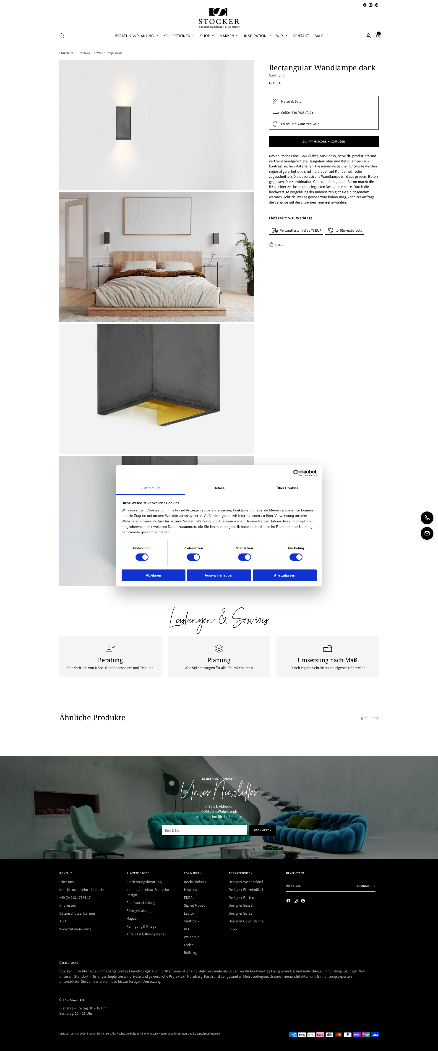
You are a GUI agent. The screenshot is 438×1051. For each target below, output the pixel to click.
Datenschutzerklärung (77, 913)
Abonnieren (366, 886)
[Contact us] (427, 533)
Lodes (188, 944)
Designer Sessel (241, 905)
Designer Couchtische (246, 921)
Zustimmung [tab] (151, 488)
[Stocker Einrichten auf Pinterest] (377, 5)
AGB (62, 921)
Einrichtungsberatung (144, 881)
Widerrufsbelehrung (75, 929)
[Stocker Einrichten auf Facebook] (365, 5)
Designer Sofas (240, 913)
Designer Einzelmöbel (246, 889)
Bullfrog (190, 952)
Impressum (68, 905)
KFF (187, 929)
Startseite (66, 53)
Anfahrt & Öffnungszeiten (146, 934)
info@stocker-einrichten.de (81, 889)
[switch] (193, 557)
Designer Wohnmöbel (246, 881)
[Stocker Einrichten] (219, 18)
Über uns (66, 881)
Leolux (189, 913)
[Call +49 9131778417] (427, 517)
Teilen (279, 244)
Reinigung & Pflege (141, 926)
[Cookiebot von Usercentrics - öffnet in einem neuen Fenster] (297, 473)
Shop (233, 929)
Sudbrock (191, 921)
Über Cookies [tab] (287, 488)
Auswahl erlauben (219, 575)
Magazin (132, 918)
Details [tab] (219, 488)
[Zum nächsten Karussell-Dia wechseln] (375, 718)
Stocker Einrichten (98, 1033)
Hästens (190, 889)
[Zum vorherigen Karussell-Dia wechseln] (364, 718)
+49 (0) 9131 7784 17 (75, 897)
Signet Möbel (194, 905)
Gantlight (276, 75)
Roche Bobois (195, 881)
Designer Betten (241, 897)
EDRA (188, 897)
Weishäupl (192, 936)
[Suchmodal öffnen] (61, 35)
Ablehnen (153, 575)
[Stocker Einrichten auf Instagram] (371, 5)
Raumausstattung (140, 902)
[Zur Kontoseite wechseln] (366, 35)
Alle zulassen (284, 575)
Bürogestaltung (138, 910)
